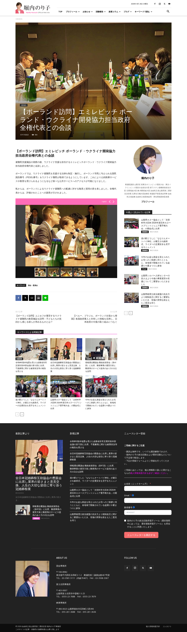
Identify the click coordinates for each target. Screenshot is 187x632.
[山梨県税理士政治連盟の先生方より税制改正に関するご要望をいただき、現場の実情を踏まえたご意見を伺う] (131, 298)
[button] (168, 11)
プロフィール (71, 11)
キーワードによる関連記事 (29, 332)
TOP (60, 11)
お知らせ (86, 11)
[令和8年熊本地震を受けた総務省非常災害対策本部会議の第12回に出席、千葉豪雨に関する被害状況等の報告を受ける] (31, 349)
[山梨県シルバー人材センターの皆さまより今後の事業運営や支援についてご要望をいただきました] (131, 279)
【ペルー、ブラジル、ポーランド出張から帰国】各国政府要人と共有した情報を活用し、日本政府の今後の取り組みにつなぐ (94, 318)
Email (126, 495)
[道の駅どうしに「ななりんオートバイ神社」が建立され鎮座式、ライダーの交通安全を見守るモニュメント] (31, 386)
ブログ (126, 11)
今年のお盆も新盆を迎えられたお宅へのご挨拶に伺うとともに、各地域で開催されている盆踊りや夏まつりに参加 (93, 505)
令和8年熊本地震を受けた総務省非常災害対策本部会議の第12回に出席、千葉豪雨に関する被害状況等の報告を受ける (93, 444)
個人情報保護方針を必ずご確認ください (148, 473)
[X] (164, 4)
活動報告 (99, 11)
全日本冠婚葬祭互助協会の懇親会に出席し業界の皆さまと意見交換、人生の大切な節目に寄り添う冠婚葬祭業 (38, 483)
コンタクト (167, 626)
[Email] (32, 298)
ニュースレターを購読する (141, 535)
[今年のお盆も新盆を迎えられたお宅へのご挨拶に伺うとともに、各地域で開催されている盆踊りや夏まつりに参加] (101, 386)
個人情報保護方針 (153, 626)
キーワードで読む (142, 11)
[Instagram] (159, 4)
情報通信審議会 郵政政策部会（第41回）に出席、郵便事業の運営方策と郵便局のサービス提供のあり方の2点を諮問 (93, 468)
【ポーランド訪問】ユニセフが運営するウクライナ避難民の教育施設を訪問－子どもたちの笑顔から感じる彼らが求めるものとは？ (38, 318)
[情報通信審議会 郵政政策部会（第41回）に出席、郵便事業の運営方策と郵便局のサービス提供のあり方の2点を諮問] (101, 349)
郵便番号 (128, 507)
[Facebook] (155, 4)
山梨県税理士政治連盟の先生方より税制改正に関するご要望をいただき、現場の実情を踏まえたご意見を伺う (93, 517)
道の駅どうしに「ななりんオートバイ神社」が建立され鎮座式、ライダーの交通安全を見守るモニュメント (30, 403)
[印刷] (38, 298)
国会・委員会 (33, 285)
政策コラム (113, 11)
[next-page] (22, 414)
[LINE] (45, 298)
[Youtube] (169, 4)
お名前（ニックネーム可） (136, 483)
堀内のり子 (147, 178)
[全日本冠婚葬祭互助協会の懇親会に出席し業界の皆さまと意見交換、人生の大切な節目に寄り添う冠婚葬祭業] (66, 349)
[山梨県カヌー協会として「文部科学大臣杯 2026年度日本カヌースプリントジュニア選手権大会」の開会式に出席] (66, 386)
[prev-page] (17, 414)
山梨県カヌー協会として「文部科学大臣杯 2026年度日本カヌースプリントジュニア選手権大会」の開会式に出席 (93, 493)
